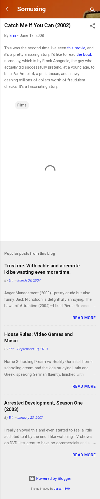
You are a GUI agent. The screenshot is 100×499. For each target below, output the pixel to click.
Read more (84, 317)
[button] (92, 27)
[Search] (92, 11)
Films (22, 105)
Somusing (31, 9)
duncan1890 (62, 488)
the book (84, 54)
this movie (76, 48)
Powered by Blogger (53, 478)
